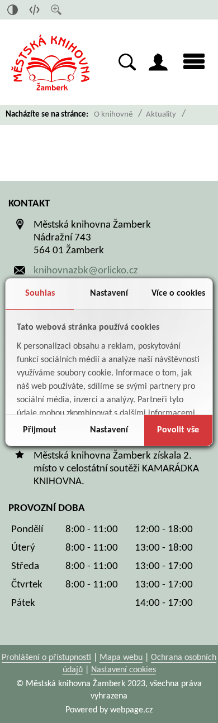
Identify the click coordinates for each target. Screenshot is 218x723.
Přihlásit (158, 62)
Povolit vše (178, 430)
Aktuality (161, 114)
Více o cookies (178, 293)
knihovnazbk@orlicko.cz (86, 271)
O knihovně (113, 114)
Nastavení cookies (123, 670)
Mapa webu (121, 657)
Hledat (127, 62)
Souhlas (40, 293)
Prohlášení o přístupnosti (46, 657)
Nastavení (109, 293)
